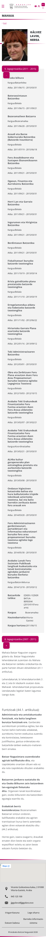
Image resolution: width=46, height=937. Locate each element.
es (43, 8)
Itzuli (5, 23)
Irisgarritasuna (12, 912)
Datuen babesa (12, 922)
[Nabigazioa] (3, 6)
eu (43, 4)
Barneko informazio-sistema (33, 921)
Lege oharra (33, 912)
